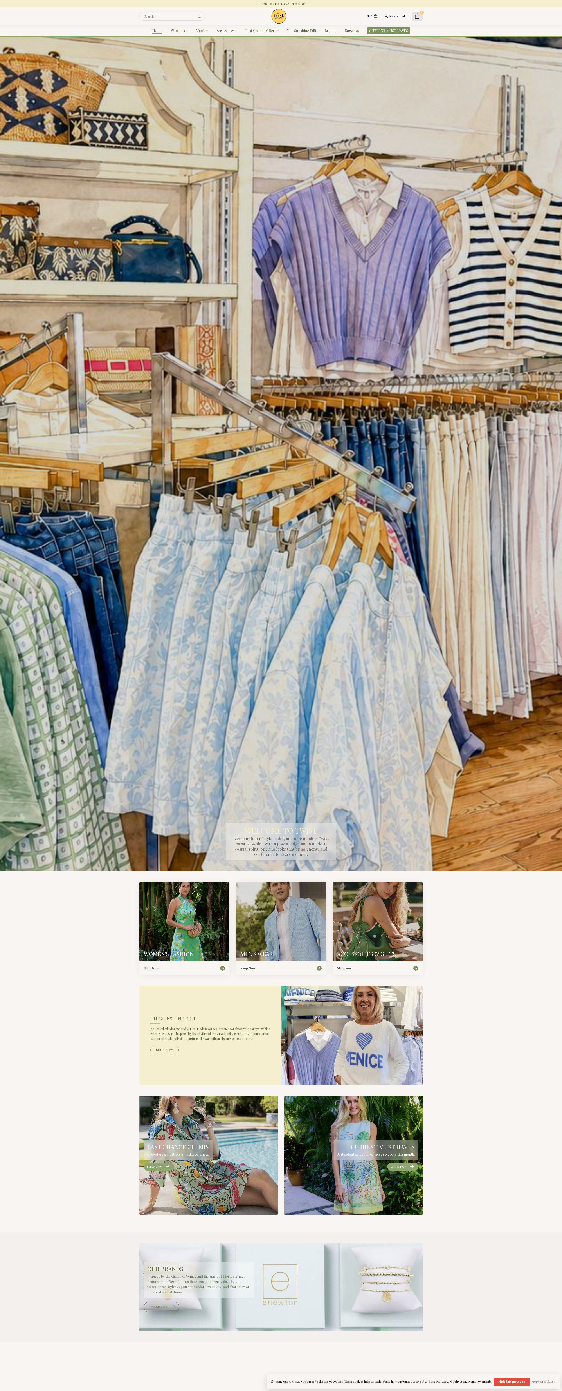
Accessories (225, 30)
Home (157, 30)
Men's (200, 30)
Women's (178, 30)
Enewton (352, 30)
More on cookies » (543, 1381)
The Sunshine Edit (301, 30)
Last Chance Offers (260, 30)
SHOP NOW (164, 1050)
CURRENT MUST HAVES (388, 30)
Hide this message (511, 1381)
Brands (330, 30)
